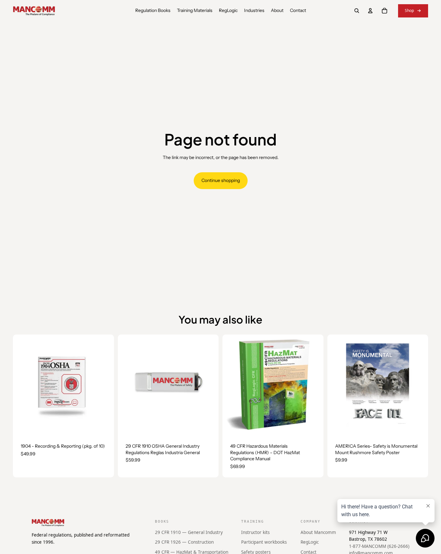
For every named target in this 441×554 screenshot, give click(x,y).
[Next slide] (313, 385)
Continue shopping (220, 180)
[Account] (370, 11)
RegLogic (310, 542)
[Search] (357, 11)
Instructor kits (255, 532)
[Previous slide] (232, 385)
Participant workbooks (264, 542)
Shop (409, 10)
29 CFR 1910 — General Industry (189, 532)
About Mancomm (318, 532)
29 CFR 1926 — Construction (184, 542)
